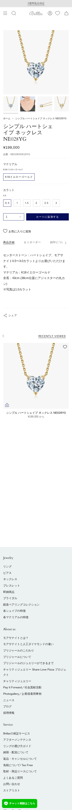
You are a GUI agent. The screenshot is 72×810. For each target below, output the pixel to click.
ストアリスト (11, 790)
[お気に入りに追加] (65, 347)
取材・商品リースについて (20, 771)
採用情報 (8, 712)
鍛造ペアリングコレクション (21, 604)
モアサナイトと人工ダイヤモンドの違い (28, 644)
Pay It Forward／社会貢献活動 (22, 687)
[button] (13, 13)
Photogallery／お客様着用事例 (22, 693)
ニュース (8, 700)
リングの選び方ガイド (17, 746)
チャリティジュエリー (17, 681)
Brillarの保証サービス (16, 733)
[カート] (66, 13)
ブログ (7, 706)
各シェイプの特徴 (14, 610)
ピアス (7, 572)
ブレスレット (11, 585)
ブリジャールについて (17, 656)
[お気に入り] (57, 13)
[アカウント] (50, 13)
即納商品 (8, 592)
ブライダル (10, 598)
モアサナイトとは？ (15, 637)
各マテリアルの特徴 (15, 617)
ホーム (6, 118)
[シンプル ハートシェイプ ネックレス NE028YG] (36, 376)
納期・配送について (15, 752)
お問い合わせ (11, 784)
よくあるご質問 (13, 777)
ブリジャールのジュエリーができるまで (28, 663)
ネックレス (10, 579)
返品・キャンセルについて (20, 758)
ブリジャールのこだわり (18, 650)
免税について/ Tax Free (18, 765)
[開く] (5, 13)
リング (7, 566)
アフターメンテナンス (17, 739)
